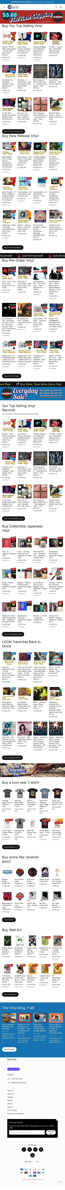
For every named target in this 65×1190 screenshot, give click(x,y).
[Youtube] (35, 1149)
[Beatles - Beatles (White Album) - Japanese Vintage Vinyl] (25, 574)
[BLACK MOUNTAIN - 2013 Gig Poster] (32, 968)
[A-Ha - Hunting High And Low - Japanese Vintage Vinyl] (25, 543)
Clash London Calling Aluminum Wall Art (32, 951)
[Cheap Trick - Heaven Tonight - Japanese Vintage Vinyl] (56, 607)
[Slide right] (62, 2)
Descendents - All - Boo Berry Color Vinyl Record (24, 194)
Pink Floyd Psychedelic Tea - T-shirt (57, 832)
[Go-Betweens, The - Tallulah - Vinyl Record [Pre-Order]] (25, 310)
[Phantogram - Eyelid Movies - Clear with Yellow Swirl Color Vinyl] (9, 694)
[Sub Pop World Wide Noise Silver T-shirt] (20, 793)
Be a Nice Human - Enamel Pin (56, 905)
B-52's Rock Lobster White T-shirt (7, 832)
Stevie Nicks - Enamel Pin (45, 880)
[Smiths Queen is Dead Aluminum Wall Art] (7, 940)
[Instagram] (41, 1149)
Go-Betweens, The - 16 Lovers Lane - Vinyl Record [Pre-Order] (39, 285)
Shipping (10, 1097)
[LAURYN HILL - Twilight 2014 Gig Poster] (57, 940)
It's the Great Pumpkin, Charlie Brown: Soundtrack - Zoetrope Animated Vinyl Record (39, 231)
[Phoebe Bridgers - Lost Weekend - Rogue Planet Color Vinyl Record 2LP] (40, 38)
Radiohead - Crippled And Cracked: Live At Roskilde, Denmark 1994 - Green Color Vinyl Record (55, 708)
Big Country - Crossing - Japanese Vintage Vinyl (24, 619)
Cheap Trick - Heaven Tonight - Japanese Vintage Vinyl (56, 619)
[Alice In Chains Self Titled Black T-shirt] (32, 793)
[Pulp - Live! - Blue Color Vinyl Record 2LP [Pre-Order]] (9, 273)
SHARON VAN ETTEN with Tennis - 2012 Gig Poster (20, 979)
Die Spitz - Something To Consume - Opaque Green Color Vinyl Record (54, 162)
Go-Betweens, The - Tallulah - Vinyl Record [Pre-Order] (24, 321)
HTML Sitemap (12, 1110)
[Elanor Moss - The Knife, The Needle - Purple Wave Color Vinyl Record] (25, 148)
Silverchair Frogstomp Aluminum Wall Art (19, 951)
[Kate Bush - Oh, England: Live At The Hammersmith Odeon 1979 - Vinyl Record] (9, 729)
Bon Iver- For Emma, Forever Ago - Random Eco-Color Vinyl (23, 116)
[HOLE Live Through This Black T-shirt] (57, 793)
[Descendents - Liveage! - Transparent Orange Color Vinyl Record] (56, 183)
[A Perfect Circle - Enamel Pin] (32, 872)
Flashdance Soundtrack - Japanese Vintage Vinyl (56, 554)
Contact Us (10, 1094)
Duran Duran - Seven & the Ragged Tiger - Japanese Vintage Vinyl (40, 587)
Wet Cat (9, 1103)
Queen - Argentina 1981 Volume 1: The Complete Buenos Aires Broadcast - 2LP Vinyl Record (40, 742)
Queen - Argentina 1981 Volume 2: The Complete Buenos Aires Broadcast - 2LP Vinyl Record (56, 742)
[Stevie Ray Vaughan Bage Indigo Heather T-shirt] (45, 793)
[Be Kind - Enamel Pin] (45, 896)
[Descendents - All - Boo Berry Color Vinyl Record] (25, 183)
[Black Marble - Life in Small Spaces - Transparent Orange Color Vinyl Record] (9, 148)
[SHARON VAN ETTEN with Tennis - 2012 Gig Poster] (20, 968)
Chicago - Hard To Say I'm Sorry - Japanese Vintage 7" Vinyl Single (56, 586)
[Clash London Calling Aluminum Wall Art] (32, 940)
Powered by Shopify (37, 1179)
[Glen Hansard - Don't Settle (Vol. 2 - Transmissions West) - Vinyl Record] (40, 71)
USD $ (29, 1161)
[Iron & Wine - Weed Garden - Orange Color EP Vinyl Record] (25, 694)
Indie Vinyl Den (27, 1179)
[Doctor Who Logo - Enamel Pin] (20, 896)
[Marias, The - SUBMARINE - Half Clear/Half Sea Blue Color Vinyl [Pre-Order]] (56, 310)
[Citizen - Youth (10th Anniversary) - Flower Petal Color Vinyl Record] (9, 38)
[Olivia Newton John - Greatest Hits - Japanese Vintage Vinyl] (40, 543)
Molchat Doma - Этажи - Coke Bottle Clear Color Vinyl (55, 116)
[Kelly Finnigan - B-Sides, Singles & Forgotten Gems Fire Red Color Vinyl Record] (9, 183)
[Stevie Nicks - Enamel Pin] (45, 872)
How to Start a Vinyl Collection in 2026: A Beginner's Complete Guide (55, 1028)
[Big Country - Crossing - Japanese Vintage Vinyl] (25, 607)
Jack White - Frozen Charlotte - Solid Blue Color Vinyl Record (25, 50)
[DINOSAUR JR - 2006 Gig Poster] (45, 940)
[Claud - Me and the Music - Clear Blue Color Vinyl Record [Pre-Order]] (56, 347)
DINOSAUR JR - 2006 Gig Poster (45, 950)
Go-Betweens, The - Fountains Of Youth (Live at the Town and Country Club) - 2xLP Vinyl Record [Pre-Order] (9, 324)
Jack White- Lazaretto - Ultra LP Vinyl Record (55, 82)
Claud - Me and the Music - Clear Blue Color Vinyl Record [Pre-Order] (55, 359)
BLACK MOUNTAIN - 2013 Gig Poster (32, 979)
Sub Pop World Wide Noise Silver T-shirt (19, 803)
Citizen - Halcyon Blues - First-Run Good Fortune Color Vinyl (24, 228)
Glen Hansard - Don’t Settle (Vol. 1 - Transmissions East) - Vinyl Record (40, 117)
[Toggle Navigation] (4, 7)
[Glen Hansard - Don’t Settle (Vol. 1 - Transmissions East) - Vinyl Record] (40, 104)
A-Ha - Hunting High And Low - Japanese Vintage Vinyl (24, 554)
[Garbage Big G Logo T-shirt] (20, 823)
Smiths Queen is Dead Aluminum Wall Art (7, 951)
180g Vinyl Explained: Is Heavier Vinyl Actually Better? (39, 1027)
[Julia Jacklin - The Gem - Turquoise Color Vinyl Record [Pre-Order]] (40, 310)
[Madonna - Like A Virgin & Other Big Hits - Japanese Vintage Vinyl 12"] (9, 607)
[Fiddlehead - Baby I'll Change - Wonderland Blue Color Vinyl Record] (9, 216)
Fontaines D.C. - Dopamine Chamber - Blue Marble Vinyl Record (8, 84)
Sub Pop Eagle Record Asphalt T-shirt (7, 803)
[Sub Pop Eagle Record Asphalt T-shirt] (7, 793)
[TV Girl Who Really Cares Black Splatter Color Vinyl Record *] (9, 104)
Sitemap (10, 1107)
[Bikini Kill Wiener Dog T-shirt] (32, 823)
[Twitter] (29, 1149)
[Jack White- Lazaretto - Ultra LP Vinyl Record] (56, 71)
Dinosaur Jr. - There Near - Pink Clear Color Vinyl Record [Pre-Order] (24, 84)
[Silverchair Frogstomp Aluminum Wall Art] (20, 940)
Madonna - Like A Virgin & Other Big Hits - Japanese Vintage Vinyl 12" (8, 619)
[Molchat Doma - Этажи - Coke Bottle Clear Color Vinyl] (56, 104)
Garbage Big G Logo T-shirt (19, 832)
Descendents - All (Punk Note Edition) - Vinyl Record (40, 195)
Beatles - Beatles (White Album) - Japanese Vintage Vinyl (24, 586)
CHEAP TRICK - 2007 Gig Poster (45, 978)
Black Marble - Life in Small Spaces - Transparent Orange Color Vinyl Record (7, 162)
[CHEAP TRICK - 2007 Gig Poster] (45, 968)
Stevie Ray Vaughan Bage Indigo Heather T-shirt (44, 804)
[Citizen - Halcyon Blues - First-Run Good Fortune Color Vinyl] (25, 216)
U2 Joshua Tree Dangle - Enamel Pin (57, 881)
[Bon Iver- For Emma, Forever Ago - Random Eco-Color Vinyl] (25, 104)
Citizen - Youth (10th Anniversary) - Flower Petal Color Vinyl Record (9, 51)
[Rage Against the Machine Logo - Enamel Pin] (7, 896)
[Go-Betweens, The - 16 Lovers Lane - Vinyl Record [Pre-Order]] (40, 273)
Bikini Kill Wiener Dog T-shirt (31, 832)
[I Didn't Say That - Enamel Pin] (32, 896)
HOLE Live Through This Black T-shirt (57, 802)
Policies (9, 1100)
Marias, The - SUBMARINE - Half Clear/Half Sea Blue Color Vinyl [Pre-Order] (55, 322)
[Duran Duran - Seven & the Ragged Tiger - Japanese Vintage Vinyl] (40, 574)
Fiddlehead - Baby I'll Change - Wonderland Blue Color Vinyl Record (9, 229)
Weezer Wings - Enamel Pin (6, 881)
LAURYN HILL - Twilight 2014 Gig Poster (57, 951)
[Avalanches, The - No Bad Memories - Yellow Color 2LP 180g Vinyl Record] (25, 347)
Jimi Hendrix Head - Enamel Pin (19, 881)
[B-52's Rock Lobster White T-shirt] (7, 823)
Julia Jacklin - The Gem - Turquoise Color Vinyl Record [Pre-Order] (40, 322)
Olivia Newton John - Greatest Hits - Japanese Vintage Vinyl (39, 554)
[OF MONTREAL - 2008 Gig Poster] (57, 968)
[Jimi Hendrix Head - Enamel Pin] (20, 872)
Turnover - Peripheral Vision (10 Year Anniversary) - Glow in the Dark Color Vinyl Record (8, 673)
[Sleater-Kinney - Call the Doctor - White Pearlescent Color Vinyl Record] (56, 216)
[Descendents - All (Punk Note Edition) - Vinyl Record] (40, 183)
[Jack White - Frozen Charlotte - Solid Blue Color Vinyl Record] (25, 38)
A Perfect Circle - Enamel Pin (31, 881)
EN (37, 1161)
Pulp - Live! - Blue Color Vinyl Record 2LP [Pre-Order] (9, 284)
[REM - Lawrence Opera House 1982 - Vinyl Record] (40, 694)
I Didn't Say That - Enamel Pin (32, 905)
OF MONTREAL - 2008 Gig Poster (57, 979)
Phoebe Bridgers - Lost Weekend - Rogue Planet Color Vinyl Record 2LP (40, 51)
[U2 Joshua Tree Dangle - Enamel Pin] (57, 872)
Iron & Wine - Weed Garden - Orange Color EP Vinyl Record (24, 705)
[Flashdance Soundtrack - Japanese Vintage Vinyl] (56, 543)
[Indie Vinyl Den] (13, 7)
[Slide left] (3, 2)
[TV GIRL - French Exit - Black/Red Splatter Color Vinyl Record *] (56, 38)
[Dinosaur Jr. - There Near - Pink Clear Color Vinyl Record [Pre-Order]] (25, 71)
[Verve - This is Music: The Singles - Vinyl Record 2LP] (56, 658)
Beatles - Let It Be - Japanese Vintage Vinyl (40, 618)
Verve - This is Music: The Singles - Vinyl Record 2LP (54, 670)
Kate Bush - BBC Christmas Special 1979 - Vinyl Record (24, 740)
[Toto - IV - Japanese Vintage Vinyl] (9, 543)
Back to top (11, 1059)
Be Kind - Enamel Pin (44, 904)
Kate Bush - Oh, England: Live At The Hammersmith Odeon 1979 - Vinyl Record (9, 741)
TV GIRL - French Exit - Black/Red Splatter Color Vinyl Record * (55, 50)
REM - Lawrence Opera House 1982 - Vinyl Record (39, 705)
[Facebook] (24, 1149)
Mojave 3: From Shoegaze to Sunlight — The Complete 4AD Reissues (24, 1028)
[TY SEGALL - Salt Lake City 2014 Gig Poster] (7, 968)
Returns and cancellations (15, 1113)
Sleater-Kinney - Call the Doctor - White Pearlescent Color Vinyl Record (56, 229)
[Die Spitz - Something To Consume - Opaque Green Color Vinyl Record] (56, 148)
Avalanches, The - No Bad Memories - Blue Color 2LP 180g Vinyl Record (9, 359)
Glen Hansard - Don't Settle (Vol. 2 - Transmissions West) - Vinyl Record (40, 84)
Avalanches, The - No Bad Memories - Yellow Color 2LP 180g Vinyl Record (25, 359)
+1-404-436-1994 (16, 1079)
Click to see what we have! (32, 2)
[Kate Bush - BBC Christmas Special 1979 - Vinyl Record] (25, 729)
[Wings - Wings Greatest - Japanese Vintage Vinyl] (9, 574)
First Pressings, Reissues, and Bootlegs (8, 1026)
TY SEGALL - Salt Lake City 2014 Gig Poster (7, 979)
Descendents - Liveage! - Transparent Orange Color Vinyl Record (54, 196)
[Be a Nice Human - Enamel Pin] (57, 896)
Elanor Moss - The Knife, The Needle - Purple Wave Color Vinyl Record (25, 161)
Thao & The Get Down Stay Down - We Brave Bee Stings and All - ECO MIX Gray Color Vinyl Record (39, 673)
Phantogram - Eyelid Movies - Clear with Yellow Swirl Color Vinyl (8, 705)
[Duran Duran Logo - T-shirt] (45, 823)
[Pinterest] (32, 1155)
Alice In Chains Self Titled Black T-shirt (31, 803)
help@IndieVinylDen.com (18, 1082)
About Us (10, 1090)
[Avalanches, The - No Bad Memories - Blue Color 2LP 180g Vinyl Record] (9, 347)
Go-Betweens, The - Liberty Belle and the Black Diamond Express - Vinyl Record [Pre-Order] (54, 287)
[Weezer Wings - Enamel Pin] (7, 872)
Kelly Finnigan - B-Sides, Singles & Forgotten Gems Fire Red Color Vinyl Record (9, 196)
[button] (56, 7)
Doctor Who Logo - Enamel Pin (19, 905)
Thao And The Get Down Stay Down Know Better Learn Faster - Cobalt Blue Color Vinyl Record (25, 672)
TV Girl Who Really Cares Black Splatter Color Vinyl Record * (9, 116)
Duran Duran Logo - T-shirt (45, 831)
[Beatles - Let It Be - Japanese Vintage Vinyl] (40, 607)
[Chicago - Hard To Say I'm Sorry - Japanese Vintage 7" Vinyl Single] (56, 574)
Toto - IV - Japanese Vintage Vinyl (9, 554)
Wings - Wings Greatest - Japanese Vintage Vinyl (9, 586)
